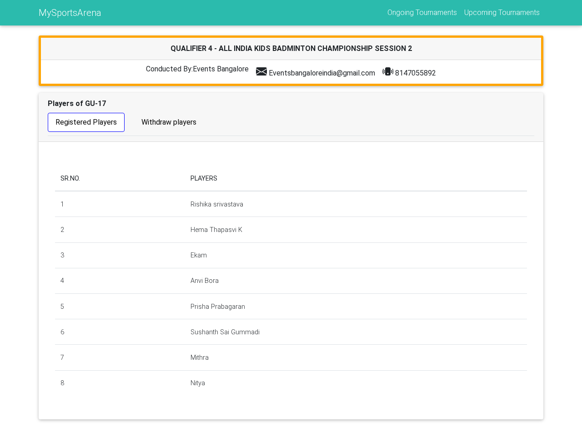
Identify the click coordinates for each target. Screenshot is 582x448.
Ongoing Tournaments (422, 12)
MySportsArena (70, 12)
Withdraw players (168, 122)
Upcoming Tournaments (502, 12)
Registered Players (86, 122)
